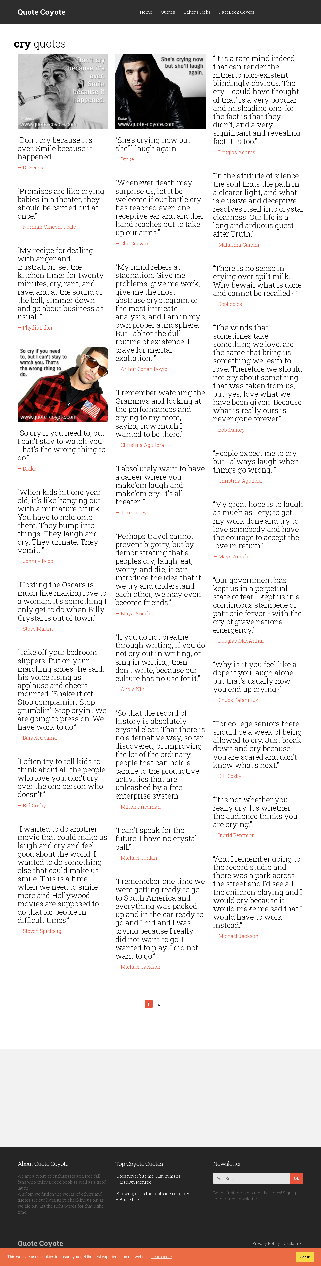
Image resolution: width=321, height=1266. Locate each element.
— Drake (124, 159)
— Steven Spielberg (39, 931)
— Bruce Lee (127, 1199)
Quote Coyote (41, 12)
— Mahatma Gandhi (236, 244)
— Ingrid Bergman (234, 835)
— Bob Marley (229, 429)
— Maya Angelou (233, 556)
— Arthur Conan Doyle (141, 369)
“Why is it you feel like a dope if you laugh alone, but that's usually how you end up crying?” (255, 676)
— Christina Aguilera (139, 445)
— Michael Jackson (235, 936)
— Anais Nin (130, 689)
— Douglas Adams (234, 152)
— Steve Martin (35, 628)
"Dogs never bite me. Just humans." (148, 1176)
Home (146, 12)
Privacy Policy (266, 1243)
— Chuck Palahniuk (235, 700)
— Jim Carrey (131, 512)
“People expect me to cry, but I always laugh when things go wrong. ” (256, 461)
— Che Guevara (132, 243)
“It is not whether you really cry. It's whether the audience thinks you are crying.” (255, 811)
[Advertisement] (160, 1098)
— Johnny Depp (35, 561)
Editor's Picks (197, 12)
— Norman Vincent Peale (47, 226)
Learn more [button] (161, 1257)
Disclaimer (293, 1243)
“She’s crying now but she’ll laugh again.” (152, 144)
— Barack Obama (37, 737)
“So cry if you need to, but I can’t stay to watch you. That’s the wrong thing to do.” (62, 445)
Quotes (168, 12)
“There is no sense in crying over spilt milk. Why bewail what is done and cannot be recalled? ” (257, 280)
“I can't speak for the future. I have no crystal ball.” (156, 838)
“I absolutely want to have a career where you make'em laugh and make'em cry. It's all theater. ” (160, 484)
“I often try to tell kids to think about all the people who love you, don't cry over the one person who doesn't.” (61, 777)
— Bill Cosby (227, 776)
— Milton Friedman (138, 806)
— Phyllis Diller (35, 327)
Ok (296, 1178)
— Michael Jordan (136, 857)
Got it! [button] (305, 1257)
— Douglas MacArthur (238, 640)
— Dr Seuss (30, 167)
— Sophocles (227, 304)
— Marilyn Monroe (133, 1182)
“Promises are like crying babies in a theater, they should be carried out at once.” (61, 203)
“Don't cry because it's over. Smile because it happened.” (55, 148)
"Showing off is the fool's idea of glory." (153, 1193)
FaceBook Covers (236, 12)
